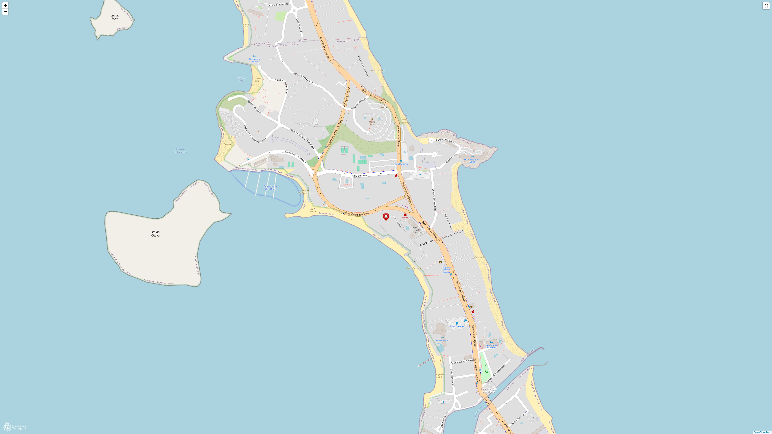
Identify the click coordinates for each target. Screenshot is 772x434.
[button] (386, 217)
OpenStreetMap (762, 432)
